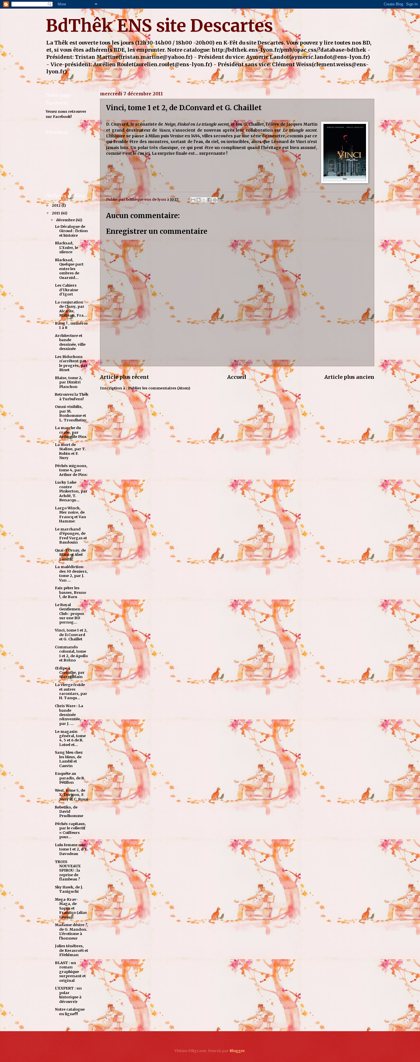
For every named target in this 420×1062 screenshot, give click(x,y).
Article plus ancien (349, 377)
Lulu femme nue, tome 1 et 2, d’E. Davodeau (71, 849)
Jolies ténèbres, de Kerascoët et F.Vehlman (71, 950)
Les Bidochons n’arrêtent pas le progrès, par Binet (71, 363)
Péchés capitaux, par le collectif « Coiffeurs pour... (70, 830)
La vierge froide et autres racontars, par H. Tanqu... (71, 691)
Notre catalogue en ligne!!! (70, 1011)
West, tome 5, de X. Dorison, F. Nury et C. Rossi (71, 795)
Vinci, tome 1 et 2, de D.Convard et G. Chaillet (71, 634)
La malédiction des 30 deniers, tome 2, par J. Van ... (71, 573)
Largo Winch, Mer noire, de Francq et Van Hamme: (70, 515)
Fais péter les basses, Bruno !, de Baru (70, 592)
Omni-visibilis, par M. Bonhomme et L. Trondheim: (71, 413)
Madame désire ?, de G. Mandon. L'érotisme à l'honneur (71, 931)
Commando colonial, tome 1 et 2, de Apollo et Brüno (71, 654)
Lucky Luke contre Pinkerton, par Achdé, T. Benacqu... (71, 491)
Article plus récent (124, 377)
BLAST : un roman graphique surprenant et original (70, 971)
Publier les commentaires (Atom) (159, 388)
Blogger (237, 1050)
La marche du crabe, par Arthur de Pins (71, 432)
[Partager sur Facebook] (209, 200)
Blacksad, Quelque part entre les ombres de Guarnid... (69, 269)
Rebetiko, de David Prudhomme (69, 811)
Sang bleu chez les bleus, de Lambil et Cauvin (69, 759)
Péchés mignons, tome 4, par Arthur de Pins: (71, 470)
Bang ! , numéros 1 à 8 (71, 325)
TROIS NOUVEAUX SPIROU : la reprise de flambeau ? (68, 870)
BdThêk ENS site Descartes (159, 25)
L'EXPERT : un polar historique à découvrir (68, 995)
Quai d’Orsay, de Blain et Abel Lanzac (70, 555)
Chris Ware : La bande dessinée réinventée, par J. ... (69, 714)
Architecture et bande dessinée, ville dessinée (70, 342)
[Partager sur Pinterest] (215, 200)
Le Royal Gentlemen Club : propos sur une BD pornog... (69, 613)
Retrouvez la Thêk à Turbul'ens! (71, 396)
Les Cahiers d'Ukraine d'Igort (66, 290)
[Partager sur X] (204, 200)
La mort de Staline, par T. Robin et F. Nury (70, 451)
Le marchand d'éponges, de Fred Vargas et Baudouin (71, 536)
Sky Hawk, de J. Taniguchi (69, 889)
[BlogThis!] (198, 200)
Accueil (236, 377)
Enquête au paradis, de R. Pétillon (70, 778)
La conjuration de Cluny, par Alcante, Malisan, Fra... (71, 309)
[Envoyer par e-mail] (193, 200)
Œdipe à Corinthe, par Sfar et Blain (70, 672)
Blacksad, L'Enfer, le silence (66, 247)
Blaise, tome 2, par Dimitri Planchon (68, 382)
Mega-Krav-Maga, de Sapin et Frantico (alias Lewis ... (71, 908)
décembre (66, 220)
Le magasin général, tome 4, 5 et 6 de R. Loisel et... (70, 738)
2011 (56, 213)
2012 (56, 205)
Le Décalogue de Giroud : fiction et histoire (71, 231)
